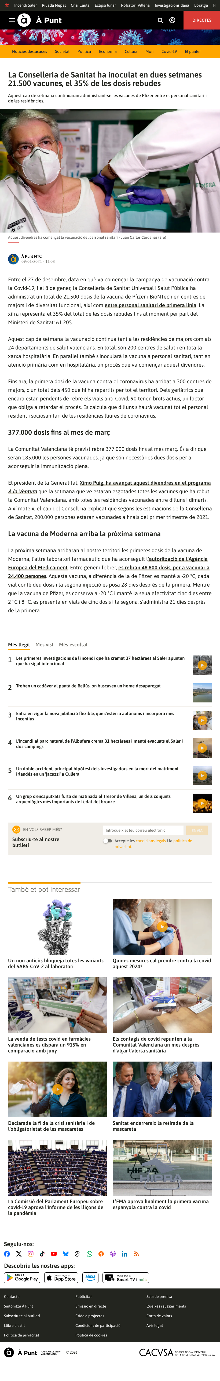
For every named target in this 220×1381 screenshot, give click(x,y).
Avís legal (154, 1325)
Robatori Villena (135, 5)
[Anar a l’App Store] (61, 1277)
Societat (62, 51)
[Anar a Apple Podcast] (114, 1254)
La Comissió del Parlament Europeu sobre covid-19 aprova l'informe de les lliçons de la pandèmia (55, 1207)
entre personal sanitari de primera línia (150, 305)
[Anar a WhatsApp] (90, 1254)
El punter (193, 51)
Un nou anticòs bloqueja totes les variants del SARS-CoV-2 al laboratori (56, 963)
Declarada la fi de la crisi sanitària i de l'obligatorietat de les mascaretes (51, 1126)
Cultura (131, 51)
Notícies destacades (29, 51)
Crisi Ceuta (80, 5)
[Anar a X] (20, 1254)
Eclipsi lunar (105, 5)
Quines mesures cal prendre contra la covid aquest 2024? (162, 963)
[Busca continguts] (160, 20)
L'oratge (201, 5)
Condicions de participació (97, 1325)
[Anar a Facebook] (8, 1254)
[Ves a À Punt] (39, 20)
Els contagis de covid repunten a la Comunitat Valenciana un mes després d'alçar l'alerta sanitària (156, 1045)
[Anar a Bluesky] (67, 1254)
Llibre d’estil (14, 1325)
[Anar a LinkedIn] (125, 1254)
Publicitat (83, 1296)
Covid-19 (169, 51)
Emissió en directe (90, 1306)
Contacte (12, 1296)
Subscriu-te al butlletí (22, 1316)
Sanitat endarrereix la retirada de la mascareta (153, 1126)
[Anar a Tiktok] (43, 1254)
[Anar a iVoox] (102, 1254)
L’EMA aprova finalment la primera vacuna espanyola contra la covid (161, 1204)
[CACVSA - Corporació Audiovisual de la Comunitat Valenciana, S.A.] (177, 1352)
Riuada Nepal (54, 5)
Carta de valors (159, 1316)
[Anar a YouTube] (55, 1254)
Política (84, 51)
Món (149, 51)
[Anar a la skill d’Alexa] (90, 1277)
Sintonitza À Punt (18, 1306)
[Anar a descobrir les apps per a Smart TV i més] (125, 1277)
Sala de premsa (159, 1296)
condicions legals (151, 840)
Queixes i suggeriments (166, 1306)
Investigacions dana (172, 5)
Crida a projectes (89, 1316)
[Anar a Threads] (79, 1254)
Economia (108, 51)
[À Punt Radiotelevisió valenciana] (32, 1352)
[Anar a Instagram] (32, 1254)
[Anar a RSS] (137, 1254)
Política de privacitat (21, 1335)
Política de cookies (91, 1335)
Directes (201, 20)
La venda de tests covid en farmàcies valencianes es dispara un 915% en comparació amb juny (49, 1045)
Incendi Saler (25, 5)
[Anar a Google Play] (22, 1277)
